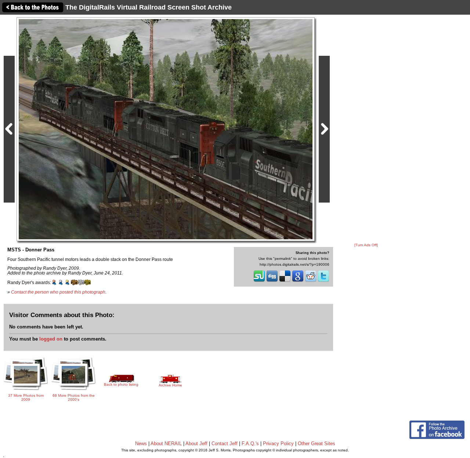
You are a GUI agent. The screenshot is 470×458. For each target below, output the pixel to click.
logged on (50, 339)
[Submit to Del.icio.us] (285, 281)
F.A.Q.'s (250, 443)
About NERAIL (166, 443)
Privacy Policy (278, 443)
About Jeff (196, 443)
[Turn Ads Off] (366, 245)
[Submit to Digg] (272, 281)
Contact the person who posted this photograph (58, 292)
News (141, 443)
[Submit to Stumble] (259, 281)
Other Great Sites (316, 443)
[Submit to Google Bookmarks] (298, 281)
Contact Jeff (225, 443)
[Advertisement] (366, 129)
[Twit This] (323, 281)
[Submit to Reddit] (311, 281)
